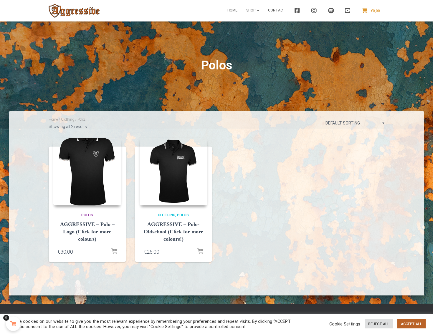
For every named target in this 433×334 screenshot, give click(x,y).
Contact (276, 10)
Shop (251, 10)
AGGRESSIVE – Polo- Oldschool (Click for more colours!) (173, 231)
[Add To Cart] (114, 252)
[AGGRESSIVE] (74, 11)
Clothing (67, 119)
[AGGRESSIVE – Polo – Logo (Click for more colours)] (87, 171)
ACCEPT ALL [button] (411, 324)
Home (232, 10)
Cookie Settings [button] (344, 324)
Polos (87, 215)
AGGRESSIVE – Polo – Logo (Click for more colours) (87, 231)
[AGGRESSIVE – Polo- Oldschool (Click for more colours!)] (173, 171)
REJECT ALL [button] (378, 324)
